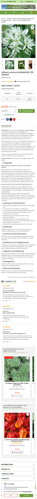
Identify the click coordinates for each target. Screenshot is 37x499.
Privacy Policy (26, 491)
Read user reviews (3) (23, 81)
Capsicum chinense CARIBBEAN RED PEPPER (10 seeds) (17, 440)
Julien (25, 277)
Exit (11, 495)
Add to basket (26, 111)
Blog (21, 1)
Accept (26, 495)
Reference (4, 77)
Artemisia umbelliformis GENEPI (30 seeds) (17, 384)
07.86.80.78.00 (11, 1)
